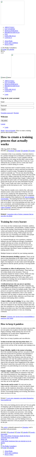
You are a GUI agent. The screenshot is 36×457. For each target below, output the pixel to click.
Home (3, 130)
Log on (3, 109)
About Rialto (8, 41)
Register (16, 113)
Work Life (4, 439)
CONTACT (8, 38)
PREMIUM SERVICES (12, 32)
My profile (4, 120)
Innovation (4, 434)
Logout (3, 124)
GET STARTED (10, 29)
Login (6, 94)
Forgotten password (7, 113)
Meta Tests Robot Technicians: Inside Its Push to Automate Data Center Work (15, 436)
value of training (6, 207)
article (6, 427)
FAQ (6, 34)
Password (4, 105)
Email (2, 102)
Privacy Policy (9, 44)
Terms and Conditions (11, 43)
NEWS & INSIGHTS (11, 31)
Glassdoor (25, 427)
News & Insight (10, 130)
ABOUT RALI (9, 27)
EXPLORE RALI (10, 36)
